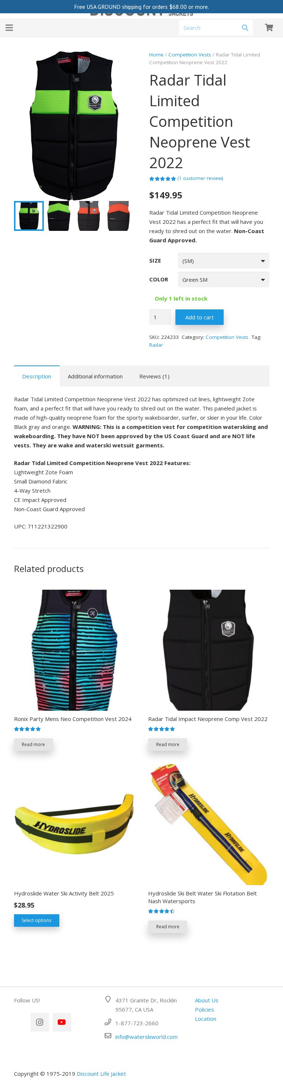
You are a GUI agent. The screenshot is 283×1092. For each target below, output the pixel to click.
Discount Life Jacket (101, 1073)
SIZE (155, 260)
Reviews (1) (154, 376)
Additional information (95, 376)
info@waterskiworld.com (146, 1036)
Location (205, 1018)
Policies (204, 1009)
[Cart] (269, 27)
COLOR (158, 279)
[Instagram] (40, 1022)
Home (156, 54)
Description (36, 376)
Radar (156, 345)
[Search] (245, 27)
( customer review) (200, 178)
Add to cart (199, 317)
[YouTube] (62, 1022)
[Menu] (9, 27)
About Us (207, 1000)
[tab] (37, 375)
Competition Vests (189, 54)
